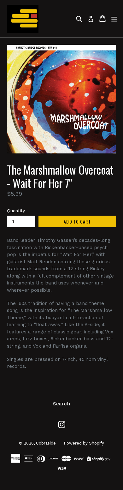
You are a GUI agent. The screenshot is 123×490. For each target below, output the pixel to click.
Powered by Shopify (84, 443)
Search (61, 404)
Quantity (16, 210)
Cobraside (46, 443)
